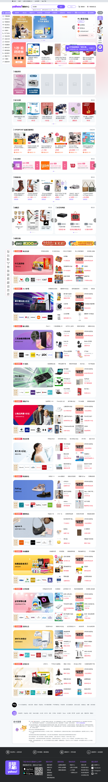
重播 (101, 12)
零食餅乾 (63, 704)
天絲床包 (26, 713)
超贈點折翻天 (62, 765)
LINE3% (45, 664)
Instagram (97, 770)
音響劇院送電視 (52, 289)
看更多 (100, 42)
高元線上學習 (77, 664)
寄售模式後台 (85, 767)
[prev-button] (13, 243)
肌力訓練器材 (69, 704)
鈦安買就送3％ (71, 626)
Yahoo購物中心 (20, 7)
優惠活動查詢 (62, 770)
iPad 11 (48, 326)
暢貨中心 (32, 13)
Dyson (64, 713)
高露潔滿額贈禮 (78, 589)
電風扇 (93, 289)
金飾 (82, 713)
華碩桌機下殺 (62, 364)
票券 (50, 713)
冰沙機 (68, 713)
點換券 (17, 13)
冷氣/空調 (30, 704)
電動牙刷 (86, 713)
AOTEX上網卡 (70, 326)
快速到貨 (39, 13)
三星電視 (85, 289)
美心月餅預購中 (79, 251)
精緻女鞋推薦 (72, 476)
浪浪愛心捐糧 (91, 251)
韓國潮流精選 (91, 401)
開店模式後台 (85, 770)
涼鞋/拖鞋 (92, 704)
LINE (95, 773)
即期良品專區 (45, 251)
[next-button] (94, 243)
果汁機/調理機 (47, 704)
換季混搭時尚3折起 (47, 9)
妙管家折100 (67, 589)
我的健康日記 (82, 551)
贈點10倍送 (67, 664)
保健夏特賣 (52, 551)
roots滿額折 (61, 476)
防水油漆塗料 (91, 626)
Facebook (97, 768)
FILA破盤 (81, 401)
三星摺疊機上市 (58, 326)
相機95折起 (91, 326)
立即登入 (81, 21)
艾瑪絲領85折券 (47, 589)
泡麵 (88, 704)
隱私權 (49, 770)
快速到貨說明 (85, 772)
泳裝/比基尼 (77, 704)
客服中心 (72, 765)
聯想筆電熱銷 (73, 364)
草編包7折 (51, 514)
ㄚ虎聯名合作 (73, 772)
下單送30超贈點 (55, 664)
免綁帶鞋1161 (50, 401)
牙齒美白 (41, 704)
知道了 (92, 48)
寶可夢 (73, 713)
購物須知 (49, 775)
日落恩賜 (61, 551)
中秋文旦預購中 (67, 251)
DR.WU (84, 439)
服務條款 (49, 772)
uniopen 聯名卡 (81, 13)
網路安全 (49, 767)
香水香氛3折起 (74, 439)
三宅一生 (59, 514)
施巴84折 (92, 439)
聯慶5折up (82, 476)
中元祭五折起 (56, 251)
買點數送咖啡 (91, 514)
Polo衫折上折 (61, 401)
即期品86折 (51, 439)
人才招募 (72, 770)
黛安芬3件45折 (37, 9)
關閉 (92, 18)
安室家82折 (49, 626)
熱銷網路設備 (51, 364)
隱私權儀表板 (51, 777)
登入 (71, 6)
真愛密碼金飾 (69, 514)
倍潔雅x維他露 (90, 589)
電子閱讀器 (91, 364)
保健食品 (83, 704)
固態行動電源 (81, 326)
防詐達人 (82, 364)
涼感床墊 (20, 713)
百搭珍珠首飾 (80, 514)
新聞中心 (97, 765)
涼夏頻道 (54, 13)
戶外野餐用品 (56, 704)
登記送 (24, 13)
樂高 (30, 713)
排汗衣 (46, 713)
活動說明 (92, 130)
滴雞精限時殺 (71, 551)
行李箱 (54, 713)
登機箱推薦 (91, 476)
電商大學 (83, 765)
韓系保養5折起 (62, 439)
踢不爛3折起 (71, 401)
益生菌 (78, 713)
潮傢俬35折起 (60, 626)
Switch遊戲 (36, 713)
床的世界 (81, 626)
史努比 (58, 9)
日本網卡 (59, 713)
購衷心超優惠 (62, 767)
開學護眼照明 (75, 289)
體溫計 (91, 713)
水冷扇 (41, 713)
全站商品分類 (85, 775)
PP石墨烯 (92, 551)
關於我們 (49, 765)
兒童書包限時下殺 (90, 664)
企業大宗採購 (73, 767)
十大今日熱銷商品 (22, 704)
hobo (54, 9)
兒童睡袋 (57, 589)
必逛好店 (62, 13)
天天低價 (47, 13)
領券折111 (52, 476)
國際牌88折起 (64, 289)
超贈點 (92, 13)
